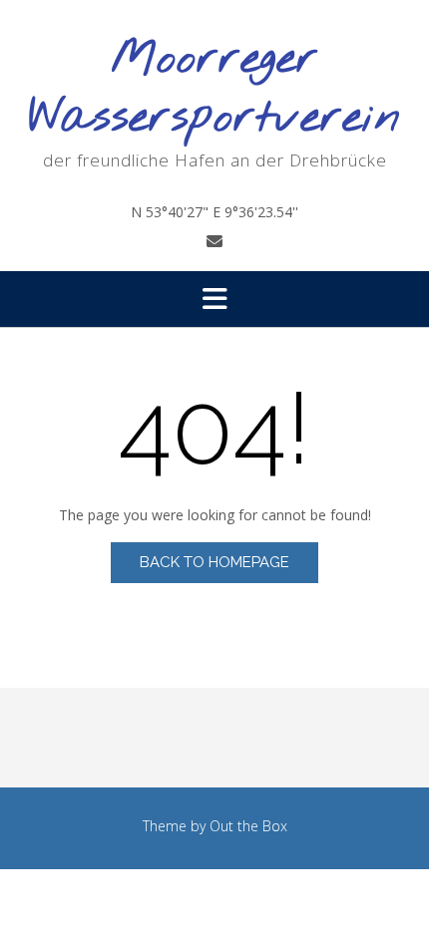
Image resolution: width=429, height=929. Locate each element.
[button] (214, 299)
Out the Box (248, 825)
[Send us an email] (214, 241)
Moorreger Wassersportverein (214, 89)
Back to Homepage (214, 562)
